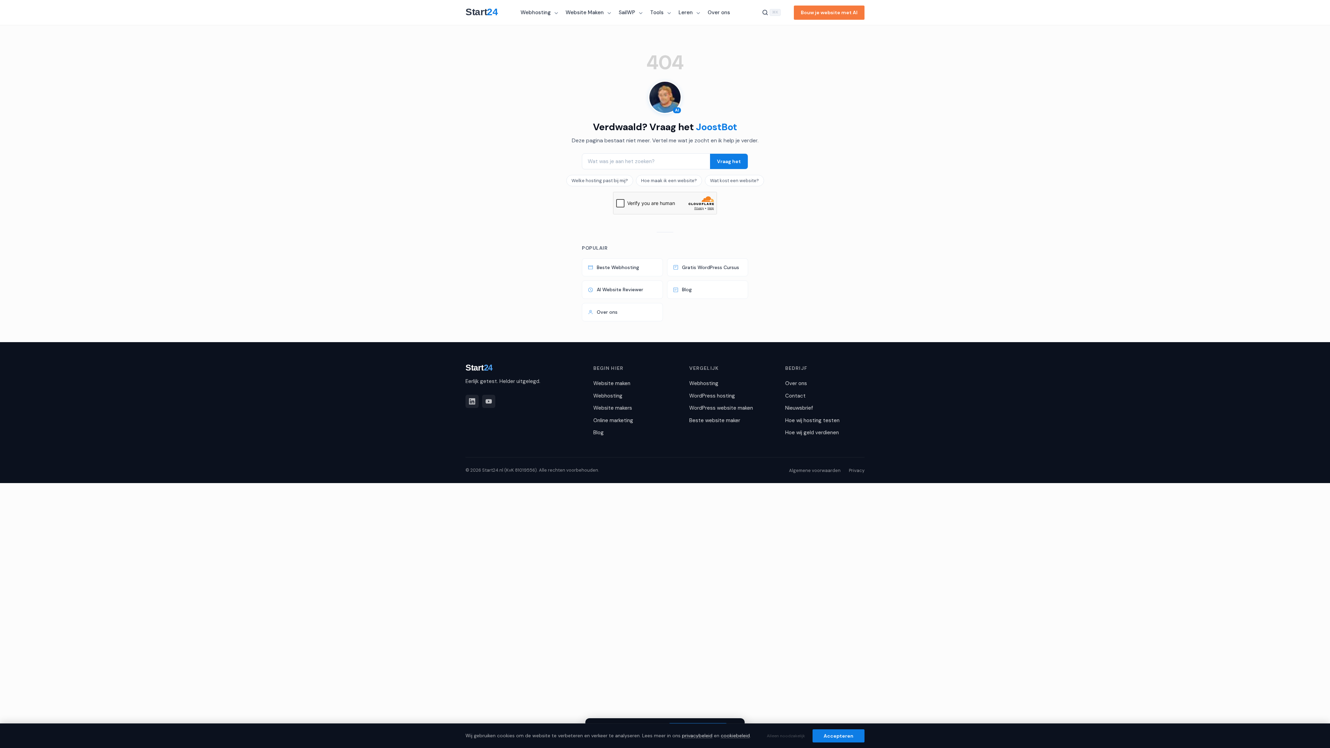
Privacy (856, 470)
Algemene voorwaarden (815, 470)
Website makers (612, 407)
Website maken (611, 383)
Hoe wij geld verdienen (812, 432)
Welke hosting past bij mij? (599, 181)
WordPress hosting (712, 395)
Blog (687, 289)
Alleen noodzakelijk (786, 736)
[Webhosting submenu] (557, 13)
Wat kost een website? (734, 181)
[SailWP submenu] (641, 13)
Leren (686, 12)
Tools (657, 12)
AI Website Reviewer (620, 289)
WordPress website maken (721, 407)
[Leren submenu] (699, 13)
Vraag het (729, 161)
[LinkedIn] (472, 401)
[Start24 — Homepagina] (485, 12)
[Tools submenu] (669, 13)
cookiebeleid (735, 735)
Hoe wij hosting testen (812, 420)
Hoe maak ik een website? (669, 181)
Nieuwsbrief (799, 407)
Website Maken (585, 12)
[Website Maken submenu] (610, 13)
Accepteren (838, 736)
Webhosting (536, 12)
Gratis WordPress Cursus (710, 267)
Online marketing (613, 420)
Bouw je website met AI (829, 12)
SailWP (627, 12)
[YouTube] (488, 401)
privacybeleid (697, 735)
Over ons (719, 12)
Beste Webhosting (618, 267)
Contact (795, 395)
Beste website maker (714, 420)
